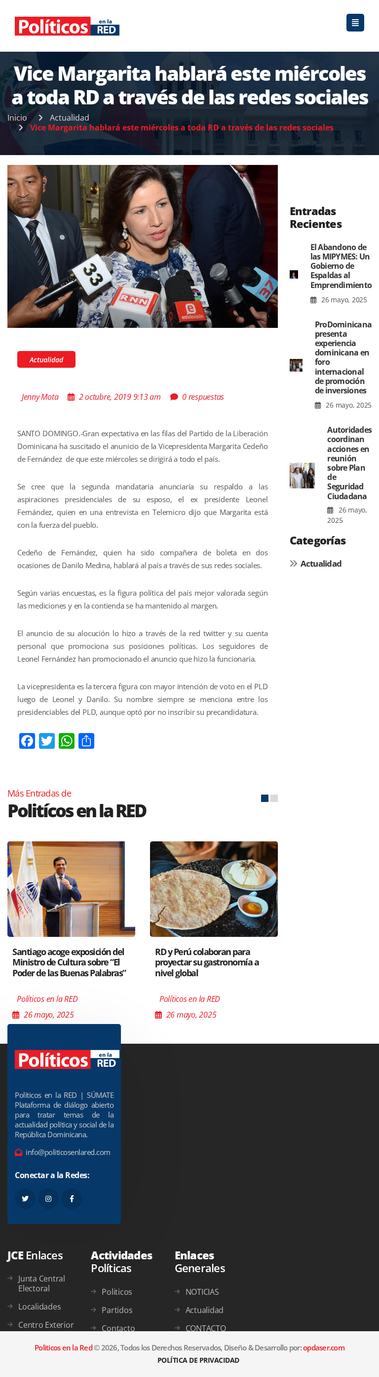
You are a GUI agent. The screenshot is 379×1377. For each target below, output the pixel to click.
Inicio (17, 117)
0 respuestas (203, 396)
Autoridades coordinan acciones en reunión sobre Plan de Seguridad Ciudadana (349, 462)
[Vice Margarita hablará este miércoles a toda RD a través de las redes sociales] (142, 245)
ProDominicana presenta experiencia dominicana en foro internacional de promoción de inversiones (343, 357)
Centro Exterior (46, 1324)
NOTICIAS (202, 1291)
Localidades (39, 1306)
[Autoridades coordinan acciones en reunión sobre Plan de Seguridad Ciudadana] (302, 475)
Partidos (117, 1310)
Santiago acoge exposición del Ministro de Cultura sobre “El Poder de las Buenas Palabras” (69, 962)
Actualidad (69, 117)
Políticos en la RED (47, 998)
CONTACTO (206, 1328)
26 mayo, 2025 (343, 299)
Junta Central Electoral (41, 1283)
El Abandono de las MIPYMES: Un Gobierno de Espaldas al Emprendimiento (341, 266)
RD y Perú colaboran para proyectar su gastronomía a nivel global (207, 962)
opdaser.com (323, 1347)
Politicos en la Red (63, 1347)
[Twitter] (25, 1198)
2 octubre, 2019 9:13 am (120, 396)
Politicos (117, 1291)
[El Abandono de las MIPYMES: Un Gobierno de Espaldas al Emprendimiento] (294, 274)
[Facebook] (71, 1198)
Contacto (118, 1328)
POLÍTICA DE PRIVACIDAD (198, 1360)
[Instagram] (48, 1198)
